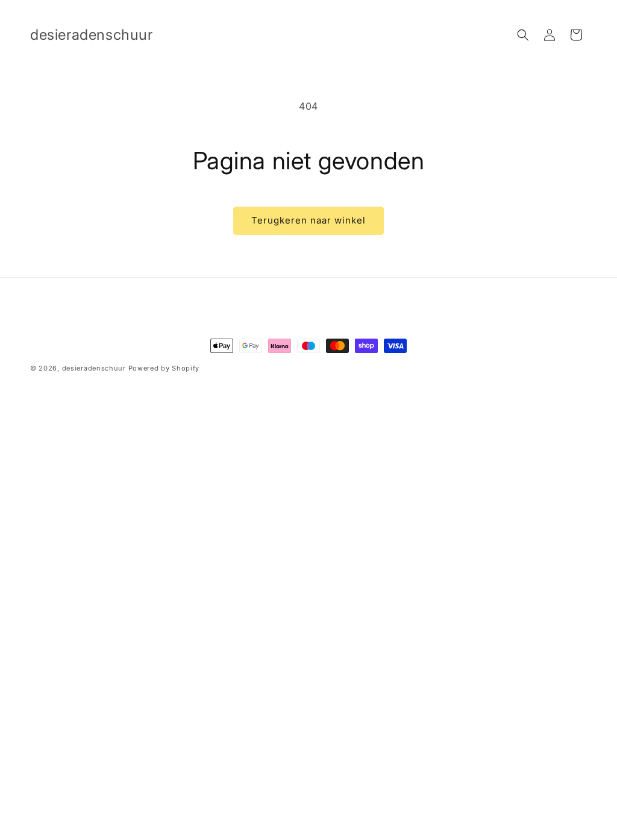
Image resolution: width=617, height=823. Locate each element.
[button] (523, 35)
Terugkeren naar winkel (308, 220)
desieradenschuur (94, 368)
